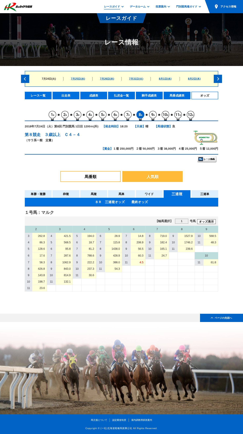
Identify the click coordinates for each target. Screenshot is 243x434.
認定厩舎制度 (119, 420)
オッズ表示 (206, 221)
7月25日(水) (78, 78)
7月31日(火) (136, 78)
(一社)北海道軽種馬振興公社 (116, 428)
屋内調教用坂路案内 (141, 420)
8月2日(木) (194, 78)
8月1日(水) (165, 78)
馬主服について (99, 420)
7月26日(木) (107, 78)
